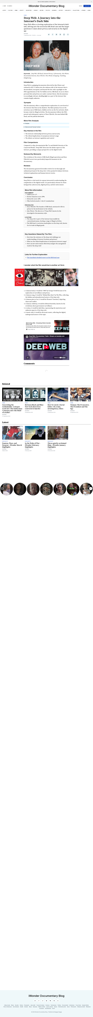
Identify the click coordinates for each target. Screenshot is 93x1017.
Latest (4, 10)
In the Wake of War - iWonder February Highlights (32, 445)
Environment (65, 1005)
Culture (10, 10)
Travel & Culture (40, 1005)
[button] (7, 489)
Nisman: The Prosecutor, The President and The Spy (79, 407)
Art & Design (16, 1006)
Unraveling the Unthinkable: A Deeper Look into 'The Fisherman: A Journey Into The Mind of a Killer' (12, 409)
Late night (33, 1005)
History (61, 10)
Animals (26, 1006)
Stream (83, 10)
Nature (41, 10)
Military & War (41, 1006)
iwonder (26, 33)
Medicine (88, 1006)
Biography (26, 1005)
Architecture (48, 1008)
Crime (16, 10)
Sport (68, 1006)
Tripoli (60, 1012)
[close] (91, 2)
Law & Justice (49, 1006)
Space (55, 1006)
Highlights (68, 10)
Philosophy (73, 1006)
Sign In (80, 5)
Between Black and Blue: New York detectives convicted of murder (34, 407)
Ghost (56, 1012)
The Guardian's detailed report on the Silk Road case (43, 257)
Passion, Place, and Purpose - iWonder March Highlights (12, 445)
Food (53, 1008)
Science (36, 10)
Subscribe (87, 6)
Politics (48, 10)
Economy (41, 1008)
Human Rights (85, 1005)
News (12, 1005)
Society (22, 10)
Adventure (29, 10)
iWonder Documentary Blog (46, 6)
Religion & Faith (81, 1006)
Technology (54, 1005)
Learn (88, 10)
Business (54, 10)
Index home (7, 1005)
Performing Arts (62, 1006)
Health (21, 1006)
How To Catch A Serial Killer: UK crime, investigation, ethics (56, 407)
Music (30, 1006)
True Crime (78, 1005)
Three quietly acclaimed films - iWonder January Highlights (57, 445)
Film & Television (7, 1006)
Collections (76, 10)
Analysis (27, 123)
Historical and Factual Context (33, 127)
